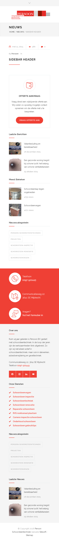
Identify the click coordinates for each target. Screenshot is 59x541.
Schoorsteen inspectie (22, 245)
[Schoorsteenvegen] (15, 210)
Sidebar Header (22, 59)
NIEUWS (15, 27)
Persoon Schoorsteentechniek (26, 233)
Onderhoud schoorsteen (24, 421)
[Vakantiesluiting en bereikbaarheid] (15, 148)
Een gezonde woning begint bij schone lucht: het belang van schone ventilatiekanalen (36, 163)
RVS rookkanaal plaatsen (24, 413)
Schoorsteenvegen (32, 205)
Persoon (15, 54)
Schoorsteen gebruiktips (24, 425)
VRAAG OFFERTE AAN (29, 120)
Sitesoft (43, 532)
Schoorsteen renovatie (22, 251)
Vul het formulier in (32, 315)
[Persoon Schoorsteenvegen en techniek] (27, 14)
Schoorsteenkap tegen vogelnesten (34, 190)
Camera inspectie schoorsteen (27, 417)
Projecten (16, 239)
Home (12, 32)
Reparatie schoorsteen (23, 409)
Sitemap (29, 535)
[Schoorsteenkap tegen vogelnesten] (15, 193)
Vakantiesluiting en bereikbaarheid (32, 145)
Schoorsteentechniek (23, 401)
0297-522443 (29, 280)
